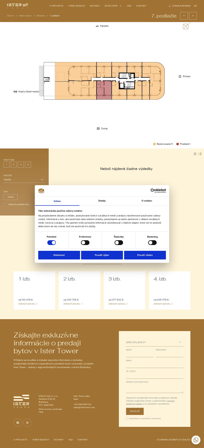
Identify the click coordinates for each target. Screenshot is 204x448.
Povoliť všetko (144, 255)
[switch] (85, 242)
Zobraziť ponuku (26, 304)
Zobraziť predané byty (18, 204)
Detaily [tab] (102, 200)
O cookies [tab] (147, 200)
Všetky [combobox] (7, 179)
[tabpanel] (102, 290)
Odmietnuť (59, 255)
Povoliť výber (102, 255)
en (195, 6)
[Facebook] (18, 423)
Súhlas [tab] (57, 201)
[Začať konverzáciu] (195, 439)
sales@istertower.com (84, 407)
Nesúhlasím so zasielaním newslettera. (145, 418)
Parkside (41, 15)
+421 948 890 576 (82, 404)
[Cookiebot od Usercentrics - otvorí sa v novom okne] (153, 191)
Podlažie (8, 175)
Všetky (10, 197)
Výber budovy (25, 15)
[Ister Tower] (17, 6)
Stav (6, 192)
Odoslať (135, 411)
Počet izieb (9, 160)
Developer (111, 6)
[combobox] (151, 342)
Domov (10, 15)
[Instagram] (27, 423)
